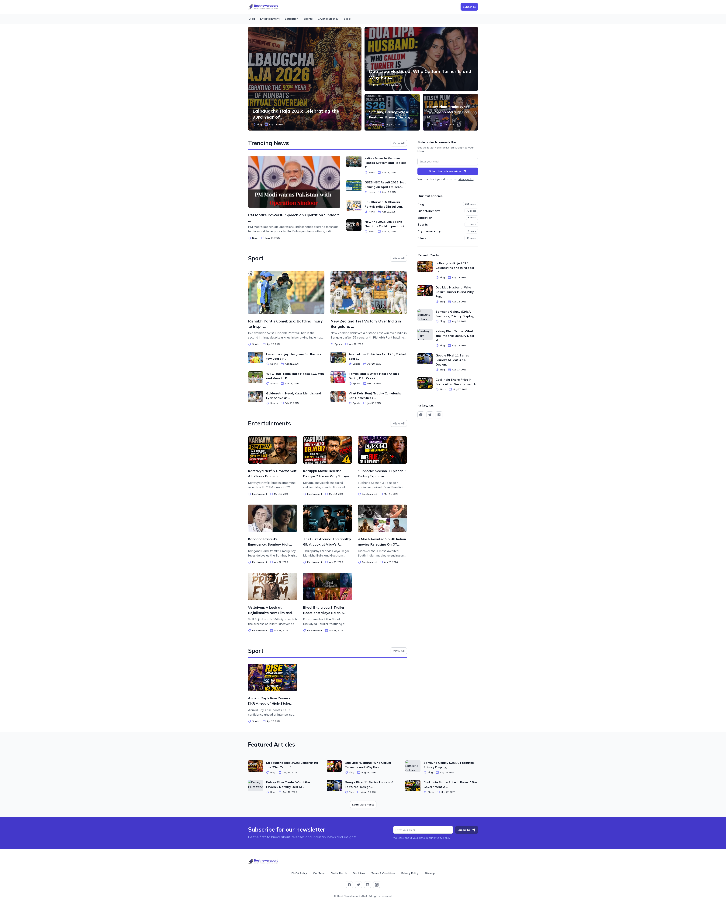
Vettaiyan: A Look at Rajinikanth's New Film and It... (270, 612)
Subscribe (464, 830)
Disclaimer (359, 873)
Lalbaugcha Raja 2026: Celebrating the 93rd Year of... (455, 267)
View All (399, 143)
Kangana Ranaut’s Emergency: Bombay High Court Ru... (268, 544)
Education (291, 18)
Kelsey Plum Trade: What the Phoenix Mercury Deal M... (448, 111)
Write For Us (339, 873)
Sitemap (429, 873)
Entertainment (270, 18)
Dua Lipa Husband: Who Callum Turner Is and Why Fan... (455, 291)
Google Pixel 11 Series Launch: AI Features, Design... (452, 359)
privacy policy (466, 179)
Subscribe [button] (469, 7)
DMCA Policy (299, 873)
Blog (252, 18)
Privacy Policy (409, 873)
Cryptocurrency (328, 18)
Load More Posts (363, 804)
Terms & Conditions (383, 873)
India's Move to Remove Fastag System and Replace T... (385, 162)
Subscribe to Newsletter (445, 171)
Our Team (319, 873)
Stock (347, 18)
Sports (308, 18)
